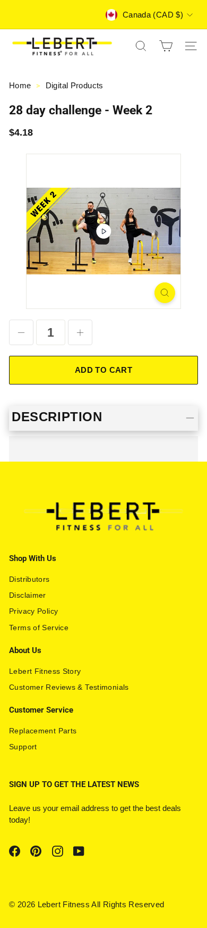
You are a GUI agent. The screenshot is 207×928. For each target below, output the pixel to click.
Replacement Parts (42, 730)
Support (23, 746)
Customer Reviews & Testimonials (69, 687)
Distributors (29, 579)
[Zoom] (164, 292)
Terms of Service (38, 627)
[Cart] (165, 46)
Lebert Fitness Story (45, 671)
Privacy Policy (33, 611)
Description (57, 416)
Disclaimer (27, 595)
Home (21, 85)
